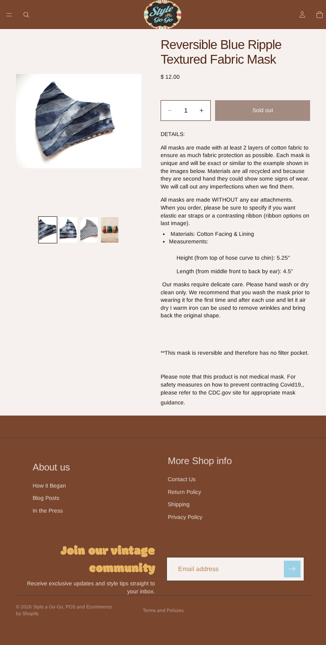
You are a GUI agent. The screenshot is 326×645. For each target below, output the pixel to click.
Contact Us (182, 479)
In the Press (48, 510)
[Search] (26, 14)
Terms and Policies (163, 610)
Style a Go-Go (48, 607)
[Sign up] (292, 569)
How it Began (49, 485)
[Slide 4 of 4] (109, 230)
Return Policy (184, 492)
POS (71, 607)
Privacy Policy (185, 517)
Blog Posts (46, 498)
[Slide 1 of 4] (47, 230)
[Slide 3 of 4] (89, 230)
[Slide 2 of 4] (68, 230)
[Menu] (9, 15)
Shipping (179, 504)
